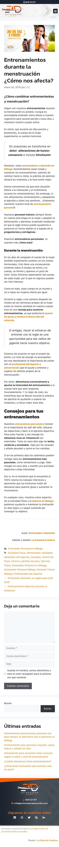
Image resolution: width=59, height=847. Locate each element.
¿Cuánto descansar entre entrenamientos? (27, 761)
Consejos (35, 557)
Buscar (8, 703)
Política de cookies (19, 831)
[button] (55, 11)
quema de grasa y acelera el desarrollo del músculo (28, 317)
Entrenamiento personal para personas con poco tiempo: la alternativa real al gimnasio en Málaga (29, 737)
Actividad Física (16, 552)
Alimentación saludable (39, 552)
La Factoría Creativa (47, 840)
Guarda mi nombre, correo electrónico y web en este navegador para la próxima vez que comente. (29, 674)
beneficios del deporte (16, 557)
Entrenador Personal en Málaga (25, 548)
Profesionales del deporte (28, 573)
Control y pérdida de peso (25, 561)
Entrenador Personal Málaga (19, 569)
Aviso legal (33, 828)
